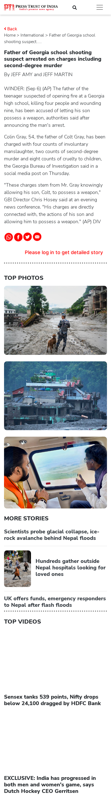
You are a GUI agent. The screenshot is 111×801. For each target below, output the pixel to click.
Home (10, 35)
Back (12, 28)
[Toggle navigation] (99, 7)
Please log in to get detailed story (64, 252)
